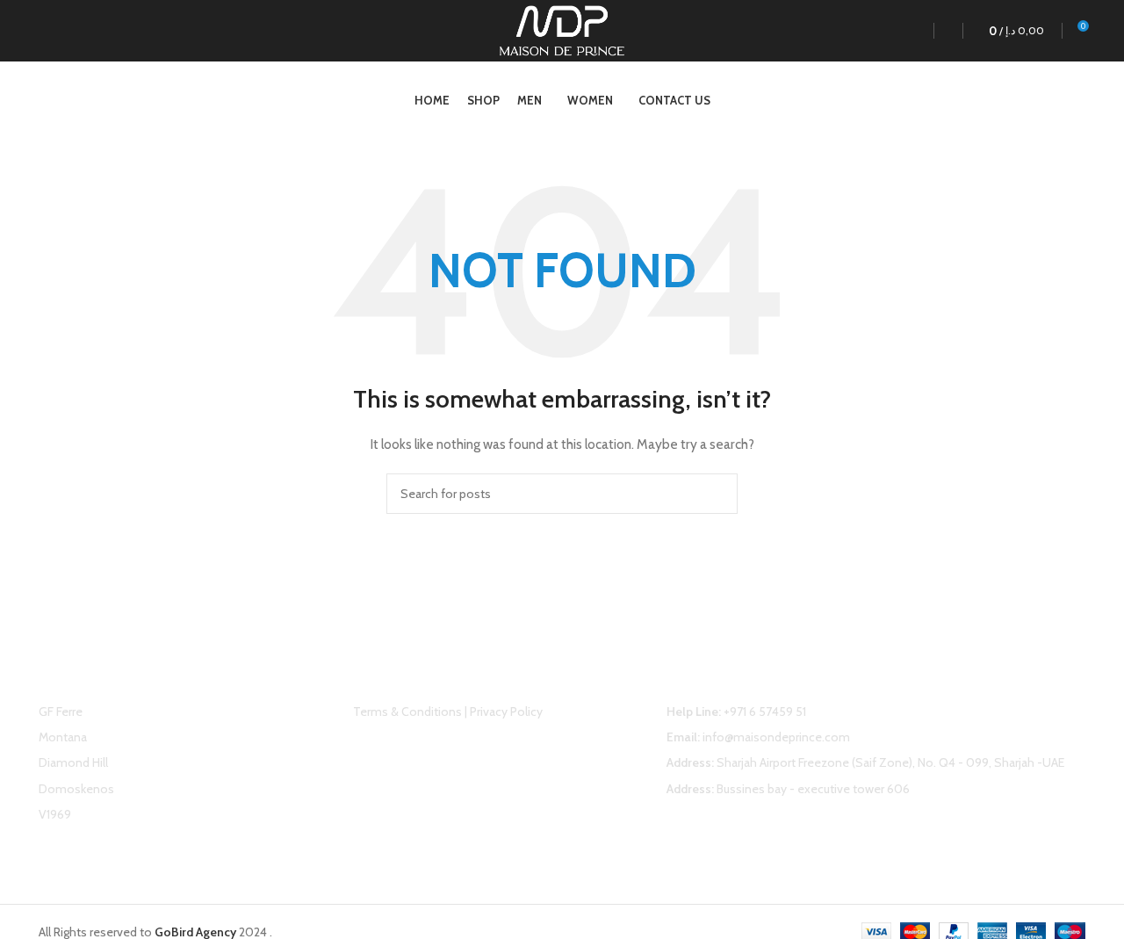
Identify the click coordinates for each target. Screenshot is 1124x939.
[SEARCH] (717, 493)
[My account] (911, 30)
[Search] (944, 30)
